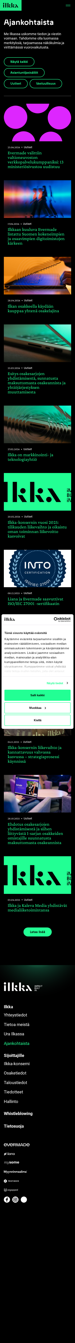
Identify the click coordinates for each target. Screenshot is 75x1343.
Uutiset (15, 83)
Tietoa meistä (16, 1024)
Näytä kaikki (19, 61)
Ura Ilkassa (14, 1034)
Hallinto (11, 1101)
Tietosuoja (14, 1126)
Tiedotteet (13, 1092)
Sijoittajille (14, 1055)
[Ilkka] (11, 5)
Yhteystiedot (15, 1015)
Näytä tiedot (55, 683)
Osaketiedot (15, 1073)
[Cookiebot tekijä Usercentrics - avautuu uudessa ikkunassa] (54, 619)
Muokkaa (35, 707)
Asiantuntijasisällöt (24, 72)
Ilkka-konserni (17, 1063)
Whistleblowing (18, 1113)
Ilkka (8, 1006)
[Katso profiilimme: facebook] (7, 1200)
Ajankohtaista (16, 1043)
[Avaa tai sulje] (68, 5)
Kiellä (37, 720)
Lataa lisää (37, 932)
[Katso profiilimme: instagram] (15, 1200)
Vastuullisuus (46, 83)
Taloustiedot (15, 1082)
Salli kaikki (37, 695)
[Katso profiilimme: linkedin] (24, 1200)
